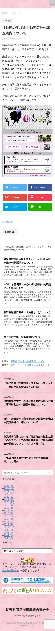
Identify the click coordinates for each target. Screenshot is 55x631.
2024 (9, 491)
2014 (8, 519)
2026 (8, 485)
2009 (8, 530)
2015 (8, 516)
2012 (8, 524)
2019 (8, 505)
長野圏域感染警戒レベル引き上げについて (27, 312)
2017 (8, 510)
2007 (8, 535)
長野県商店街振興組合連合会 (27, 610)
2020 (9, 502)
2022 (9, 496)
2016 (8, 513)
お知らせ (9, 222)
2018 (8, 507)
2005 (8, 538)
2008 (8, 532)
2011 (9, 527)
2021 (9, 499)
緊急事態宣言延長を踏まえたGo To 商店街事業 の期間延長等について (27, 261)
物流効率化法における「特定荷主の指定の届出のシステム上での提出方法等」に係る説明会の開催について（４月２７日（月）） (28, 440)
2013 (9, 521)
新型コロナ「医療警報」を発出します (30, 365)
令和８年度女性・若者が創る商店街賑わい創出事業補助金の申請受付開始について (28, 403)
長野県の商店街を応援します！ (27, 616)
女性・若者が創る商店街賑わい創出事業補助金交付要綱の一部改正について (28, 420)
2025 (9, 488)
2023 (9, 494)
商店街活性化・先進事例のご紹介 (22, 337)
